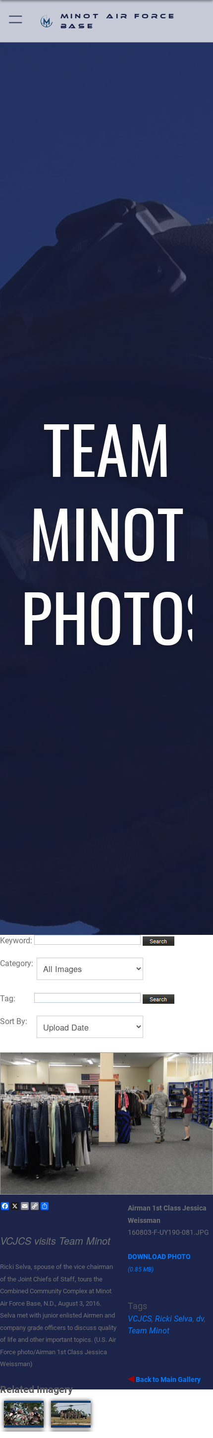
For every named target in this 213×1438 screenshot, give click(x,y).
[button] (16, 21)
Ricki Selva (174, 1318)
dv (200, 1318)
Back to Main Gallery (167, 1379)
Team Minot (148, 1330)
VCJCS (140, 1318)
